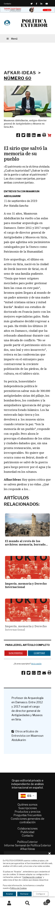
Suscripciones (27, 808)
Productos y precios (27, 811)
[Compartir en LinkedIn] (34, 136)
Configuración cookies (32, 877)
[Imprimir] (44, 135)
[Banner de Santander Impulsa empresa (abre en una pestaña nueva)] (27, 9)
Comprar (39, 653)
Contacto (7, 4)
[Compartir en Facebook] (18, 136)
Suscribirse (16, 653)
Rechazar (24, 894)
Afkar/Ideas (27, 849)
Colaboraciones (28, 828)
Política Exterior (27, 841)
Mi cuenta (9, 903)
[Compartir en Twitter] (23, 136)
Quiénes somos (27, 804)
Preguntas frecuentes (28, 815)
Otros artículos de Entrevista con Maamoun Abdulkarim (27, 736)
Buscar (27, 903)
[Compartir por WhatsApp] (28, 136)
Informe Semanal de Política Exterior (27, 845)
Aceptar (9, 894)
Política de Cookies (18, 888)
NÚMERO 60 (17, 78)
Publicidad (27, 832)
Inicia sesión (36, 664)
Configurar (40, 894)
